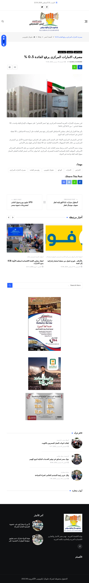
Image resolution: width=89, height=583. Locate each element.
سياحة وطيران (65, 472)
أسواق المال (79, 257)
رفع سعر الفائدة (35, 170)
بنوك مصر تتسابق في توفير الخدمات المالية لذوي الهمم (49, 459)
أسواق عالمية (39, 257)
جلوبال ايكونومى (42, 579)
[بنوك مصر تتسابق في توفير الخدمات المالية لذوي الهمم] (76, 459)
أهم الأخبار (65, 257)
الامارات (68, 170)
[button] (13, 217)
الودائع (60, 170)
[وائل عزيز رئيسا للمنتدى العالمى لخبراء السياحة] (76, 475)
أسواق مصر (71, 257)
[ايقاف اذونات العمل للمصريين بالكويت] (76, 443)
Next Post (17, 199)
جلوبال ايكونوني (49, 170)
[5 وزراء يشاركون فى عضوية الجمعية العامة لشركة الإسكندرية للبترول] (37, 525)
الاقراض (78, 170)
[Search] (3, 21)
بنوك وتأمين (60, 456)
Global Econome (76, 62)
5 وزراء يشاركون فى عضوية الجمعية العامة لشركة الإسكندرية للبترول (19, 526)
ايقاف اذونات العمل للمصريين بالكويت (55, 443)
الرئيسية (59, 257)
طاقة (28, 257)
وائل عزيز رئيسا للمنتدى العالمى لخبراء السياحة (52, 475)
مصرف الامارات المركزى (18, 170)
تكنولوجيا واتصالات (51, 257)
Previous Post (69, 199)
